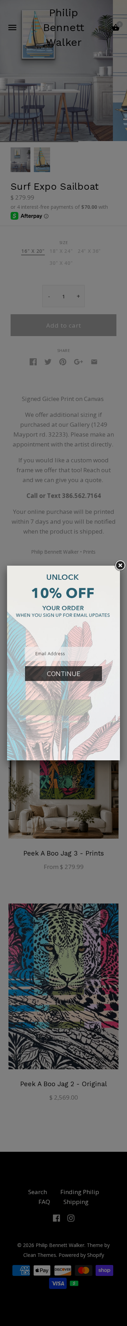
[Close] (120, 565)
